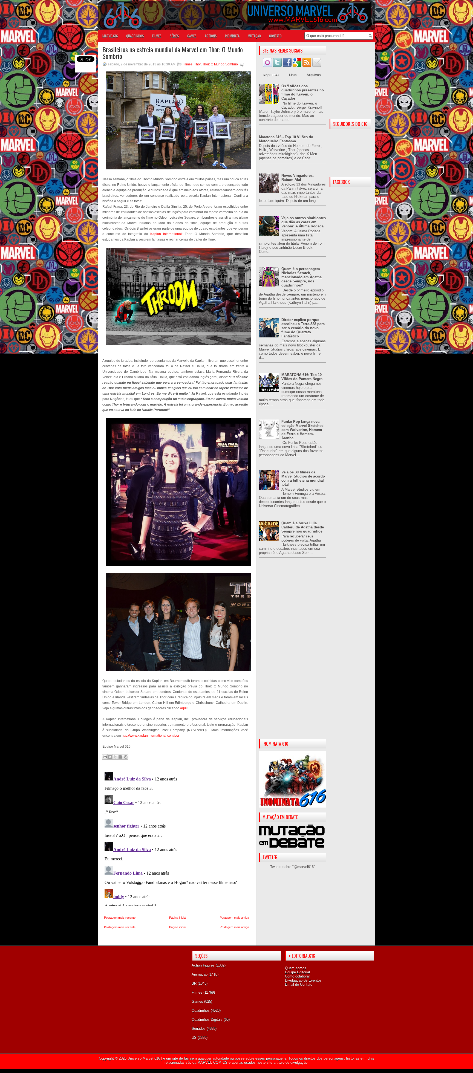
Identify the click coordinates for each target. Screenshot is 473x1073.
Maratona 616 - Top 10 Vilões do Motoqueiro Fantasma (286, 139)
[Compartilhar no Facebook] (120, 757)
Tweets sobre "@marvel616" (292, 867)
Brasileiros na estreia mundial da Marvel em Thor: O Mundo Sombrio (172, 52)
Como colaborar (297, 976)
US (194, 1038)
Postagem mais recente (119, 917)
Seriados (199, 1028)
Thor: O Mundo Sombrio (220, 64)
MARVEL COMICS (212, 1062)
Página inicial (177, 917)
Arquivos (314, 75)
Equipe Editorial (297, 972)
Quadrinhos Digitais (207, 1019)
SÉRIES (174, 36)
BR (194, 983)
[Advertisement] (292, 653)
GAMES (192, 36)
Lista (293, 75)
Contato (275, 36)
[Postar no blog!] (110, 757)
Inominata (232, 36)
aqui (183, 708)
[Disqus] (176, 838)
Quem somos (295, 968)
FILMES (156, 36)
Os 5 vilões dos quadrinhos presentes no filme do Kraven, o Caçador (302, 92)
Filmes (187, 64)
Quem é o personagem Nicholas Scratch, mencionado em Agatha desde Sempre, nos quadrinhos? (301, 277)
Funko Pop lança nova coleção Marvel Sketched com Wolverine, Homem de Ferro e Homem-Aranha (302, 430)
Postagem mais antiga (234, 917)
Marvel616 (110, 36)
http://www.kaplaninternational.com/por (150, 735)
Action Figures (203, 965)
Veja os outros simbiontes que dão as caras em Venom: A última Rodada (303, 222)
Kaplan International (166, 234)
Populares (271, 75)
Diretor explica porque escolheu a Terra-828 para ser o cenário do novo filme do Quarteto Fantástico (303, 328)
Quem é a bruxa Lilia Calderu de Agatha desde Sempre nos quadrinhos (302, 527)
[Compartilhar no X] (115, 757)
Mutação (254, 36)
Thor (197, 64)
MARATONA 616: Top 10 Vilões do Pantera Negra (301, 377)
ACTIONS (211, 36)
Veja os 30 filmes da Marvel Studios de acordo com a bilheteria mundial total (303, 478)
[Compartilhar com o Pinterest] (125, 757)
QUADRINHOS (135, 36)
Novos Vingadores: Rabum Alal (297, 177)
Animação (199, 974)
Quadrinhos (201, 1010)
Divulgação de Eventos (303, 980)
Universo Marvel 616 (144, 1058)
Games (197, 1001)
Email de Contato (298, 984)
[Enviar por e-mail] (105, 757)
